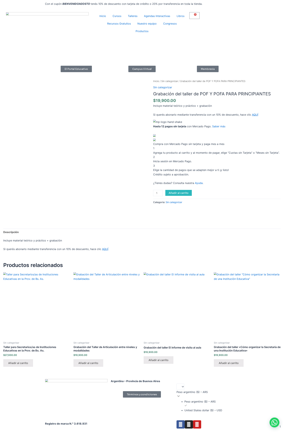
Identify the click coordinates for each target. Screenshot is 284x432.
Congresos (170, 23)
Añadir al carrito (179, 193)
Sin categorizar (169, 81)
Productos (142, 31)
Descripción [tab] (11, 232)
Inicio (102, 16)
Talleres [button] (132, 16)
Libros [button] (180, 16)
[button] (274, 422)
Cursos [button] (117, 16)
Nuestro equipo (147, 23)
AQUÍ (255, 114)
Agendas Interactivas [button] (157, 16)
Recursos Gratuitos (119, 23)
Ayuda (199, 183)
